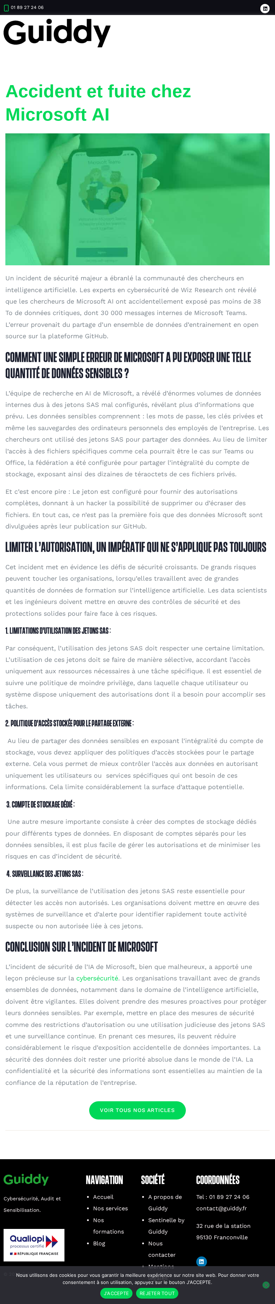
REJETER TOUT (157, 1293)
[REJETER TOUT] (266, 1285)
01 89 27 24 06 (27, 7)
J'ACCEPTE (116, 1293)
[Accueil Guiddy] (57, 33)
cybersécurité (97, 978)
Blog (99, 1243)
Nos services (110, 1208)
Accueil (103, 1197)
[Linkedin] (265, 8)
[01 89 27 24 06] (6, 8)
